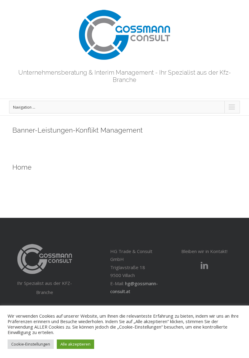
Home (22, 167)
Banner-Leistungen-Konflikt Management (77, 130)
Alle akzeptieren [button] (75, 344)
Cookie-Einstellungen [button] (30, 344)
